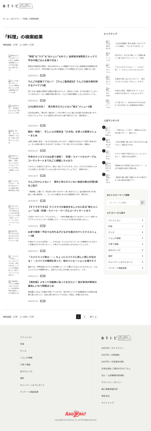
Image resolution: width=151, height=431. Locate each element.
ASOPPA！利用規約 (110, 354)
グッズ (111, 232)
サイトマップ (107, 402)
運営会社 (105, 395)
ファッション (114, 220)
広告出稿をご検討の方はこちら (115, 368)
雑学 (110, 256)
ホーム (6, 18)
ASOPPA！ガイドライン (112, 348)
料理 (110, 226)
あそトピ (15, 18)
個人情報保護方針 (109, 389)
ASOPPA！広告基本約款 (112, 361)
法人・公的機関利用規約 (112, 375)
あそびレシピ (114, 250)
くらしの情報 (114, 238)
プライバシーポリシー (111, 382)
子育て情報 (113, 244)
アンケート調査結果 (117, 267)
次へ (92, 316)
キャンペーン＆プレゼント (120, 262)
